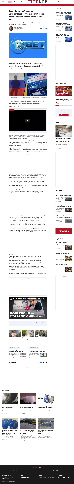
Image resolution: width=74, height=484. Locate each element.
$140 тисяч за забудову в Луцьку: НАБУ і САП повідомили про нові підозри (46, 432)
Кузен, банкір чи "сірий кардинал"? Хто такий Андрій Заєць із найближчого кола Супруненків (63, 267)
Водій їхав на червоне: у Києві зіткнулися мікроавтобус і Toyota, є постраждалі (28, 432)
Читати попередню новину (14, 347)
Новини (25, 5)
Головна (3, 8)
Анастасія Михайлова (18, 27)
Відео (19, 5)
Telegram (37, 322)
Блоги (32, 5)
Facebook (41, 322)
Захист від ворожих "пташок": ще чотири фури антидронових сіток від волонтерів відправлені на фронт (64, 100)
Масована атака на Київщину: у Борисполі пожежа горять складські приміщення (9, 407)
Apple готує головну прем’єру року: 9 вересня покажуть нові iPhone (45, 407)
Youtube (11, 324)
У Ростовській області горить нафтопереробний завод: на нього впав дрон (37, 351)
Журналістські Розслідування (26, 479)
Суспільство (8, 8)
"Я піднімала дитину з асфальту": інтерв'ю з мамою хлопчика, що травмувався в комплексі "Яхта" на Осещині (64, 140)
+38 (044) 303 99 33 (64, 232)
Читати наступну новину (34, 347)
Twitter (14, 324)
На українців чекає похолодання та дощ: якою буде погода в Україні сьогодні (27, 407)
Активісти (22, 480)
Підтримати (61, 1)
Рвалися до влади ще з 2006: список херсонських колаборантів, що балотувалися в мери (17, 351)
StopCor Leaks (44, 5)
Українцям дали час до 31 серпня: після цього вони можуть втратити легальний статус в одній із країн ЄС (10, 432)
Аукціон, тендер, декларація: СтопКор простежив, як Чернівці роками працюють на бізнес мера (63, 206)
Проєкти (12, 5)
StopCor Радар (53, 5)
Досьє (38, 5)
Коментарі (13, 362)
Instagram (18, 324)
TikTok (21, 324)
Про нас (22, 475)
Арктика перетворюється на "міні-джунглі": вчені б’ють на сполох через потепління (64, 195)
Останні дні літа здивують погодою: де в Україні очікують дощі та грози (63, 25)
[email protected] (12, 481)
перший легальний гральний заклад (24, 272)
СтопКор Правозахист (25, 477)
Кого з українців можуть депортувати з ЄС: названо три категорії (63, 36)
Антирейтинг (61, 5)
